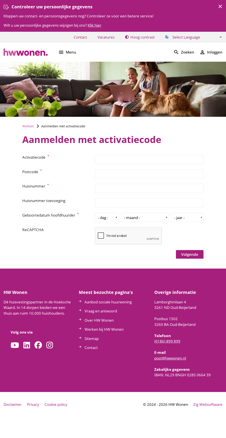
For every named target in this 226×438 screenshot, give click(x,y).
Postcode (32, 171)
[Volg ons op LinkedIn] (26, 345)
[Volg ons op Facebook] (38, 345)
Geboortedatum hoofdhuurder (50, 215)
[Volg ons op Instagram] (49, 345)
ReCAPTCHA (33, 229)
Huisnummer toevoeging (43, 200)
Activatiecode (35, 157)
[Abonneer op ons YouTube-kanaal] (15, 345)
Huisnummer (35, 186)
